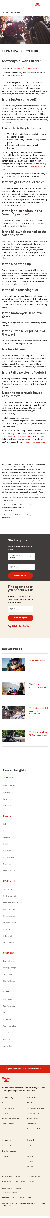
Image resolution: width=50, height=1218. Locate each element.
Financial (6, 837)
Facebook (30, 1146)
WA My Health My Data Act (11, 1188)
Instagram (30, 1156)
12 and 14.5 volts (36, 166)
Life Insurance (8, 857)
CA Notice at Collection (9, 1192)
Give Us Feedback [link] (8, 1124)
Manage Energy (9, 968)
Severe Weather (9, 1026)
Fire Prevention (9, 1006)
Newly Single (8, 929)
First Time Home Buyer (12, 903)
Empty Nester (8, 943)
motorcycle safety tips (21, 436)
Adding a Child (9, 909)
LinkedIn (30, 1161)
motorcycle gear (9, 433)
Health (6, 844)
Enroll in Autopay (32, 1118)
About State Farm (8, 1108)
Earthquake (7, 1000)
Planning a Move (9, 923)
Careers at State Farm (9, 1146)
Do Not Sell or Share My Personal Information (17, 1197)
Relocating (7, 936)
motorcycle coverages (35, 442)
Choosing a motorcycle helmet (37, 685)
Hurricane (7, 1020)
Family (5, 799)
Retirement (7, 864)
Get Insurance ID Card (34, 1129)
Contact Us (6, 1103)
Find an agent (20, 618)
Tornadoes (7, 1033)
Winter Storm (8, 1046)
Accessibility (20, 1181)
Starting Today (9, 981)
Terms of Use (6, 1181)
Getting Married (9, 896)
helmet (32, 433)
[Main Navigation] (5, 4)
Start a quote (20, 576)
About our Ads (7, 1176)
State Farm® (25, 68)
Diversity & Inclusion (9, 1151)
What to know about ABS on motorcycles (38, 733)
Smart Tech (7, 974)
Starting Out (8, 889)
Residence (7, 806)
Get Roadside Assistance (35, 1108)
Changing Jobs (9, 916)
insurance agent (25, 439)
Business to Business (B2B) (11, 1118)
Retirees (5, 1156)
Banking (6, 792)
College (6, 824)
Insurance (7, 851)
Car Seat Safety (9, 961)
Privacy (18, 1176)
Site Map (32, 1181)
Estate (5, 831)
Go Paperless (31, 1124)
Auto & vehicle (9, 786)
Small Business (9, 871)
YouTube (30, 1166)
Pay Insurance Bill (33, 1113)
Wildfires (6, 1039)
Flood (5, 1013)
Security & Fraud (34, 1176)
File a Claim (31, 1103)
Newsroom (5, 1113)
